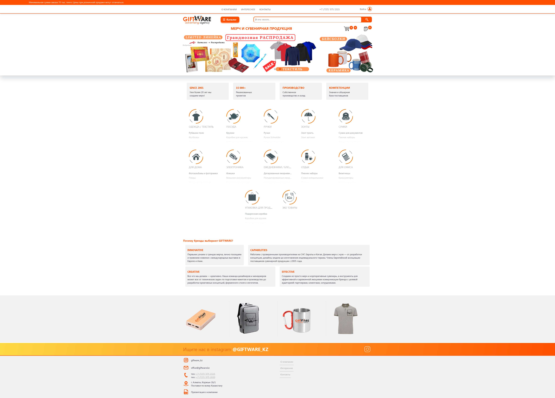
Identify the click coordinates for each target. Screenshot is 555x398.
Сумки (343, 126)
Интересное (248, 9)
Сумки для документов (350, 132)
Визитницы (344, 173)
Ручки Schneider (272, 137)
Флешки (230, 173)
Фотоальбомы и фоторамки (203, 173)
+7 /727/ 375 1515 (205, 373)
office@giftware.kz (200, 367)
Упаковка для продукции (262, 207)
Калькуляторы (346, 177)
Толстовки (194, 141)
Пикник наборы (347, 137)
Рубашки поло (196, 132)
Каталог (231, 19)
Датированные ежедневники (279, 173)
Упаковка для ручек (274, 141)
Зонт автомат (308, 137)
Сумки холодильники (312, 177)
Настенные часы (347, 182)
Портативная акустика (237, 182)
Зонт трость (307, 132)
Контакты (265, 9)
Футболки (194, 137)
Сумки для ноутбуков (350, 141)
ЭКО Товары (289, 207)
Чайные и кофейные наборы (241, 141)
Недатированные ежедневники (279, 182)
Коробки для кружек (237, 137)
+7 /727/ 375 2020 (205, 377)
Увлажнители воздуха (200, 182)
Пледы (192, 177)
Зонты (305, 126)
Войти (363, 9)
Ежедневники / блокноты (280, 167)
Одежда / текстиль (201, 126)
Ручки (268, 126)
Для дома (195, 167)
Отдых (305, 167)
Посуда (231, 126)
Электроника (234, 167)
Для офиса (346, 167)
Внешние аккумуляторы (238, 177)
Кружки (230, 132)
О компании (229, 9)
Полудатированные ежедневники (279, 177)
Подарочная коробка (256, 213)
